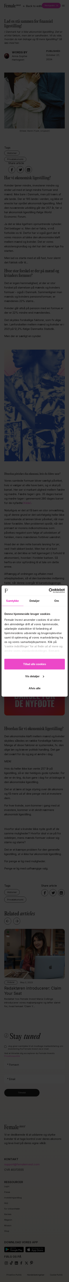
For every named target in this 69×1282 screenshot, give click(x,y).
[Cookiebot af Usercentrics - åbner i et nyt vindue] (49, 590)
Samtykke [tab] (12, 600)
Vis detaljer (32, 676)
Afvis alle (34, 688)
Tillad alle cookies (34, 664)
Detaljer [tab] (34, 600)
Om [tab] (56, 600)
